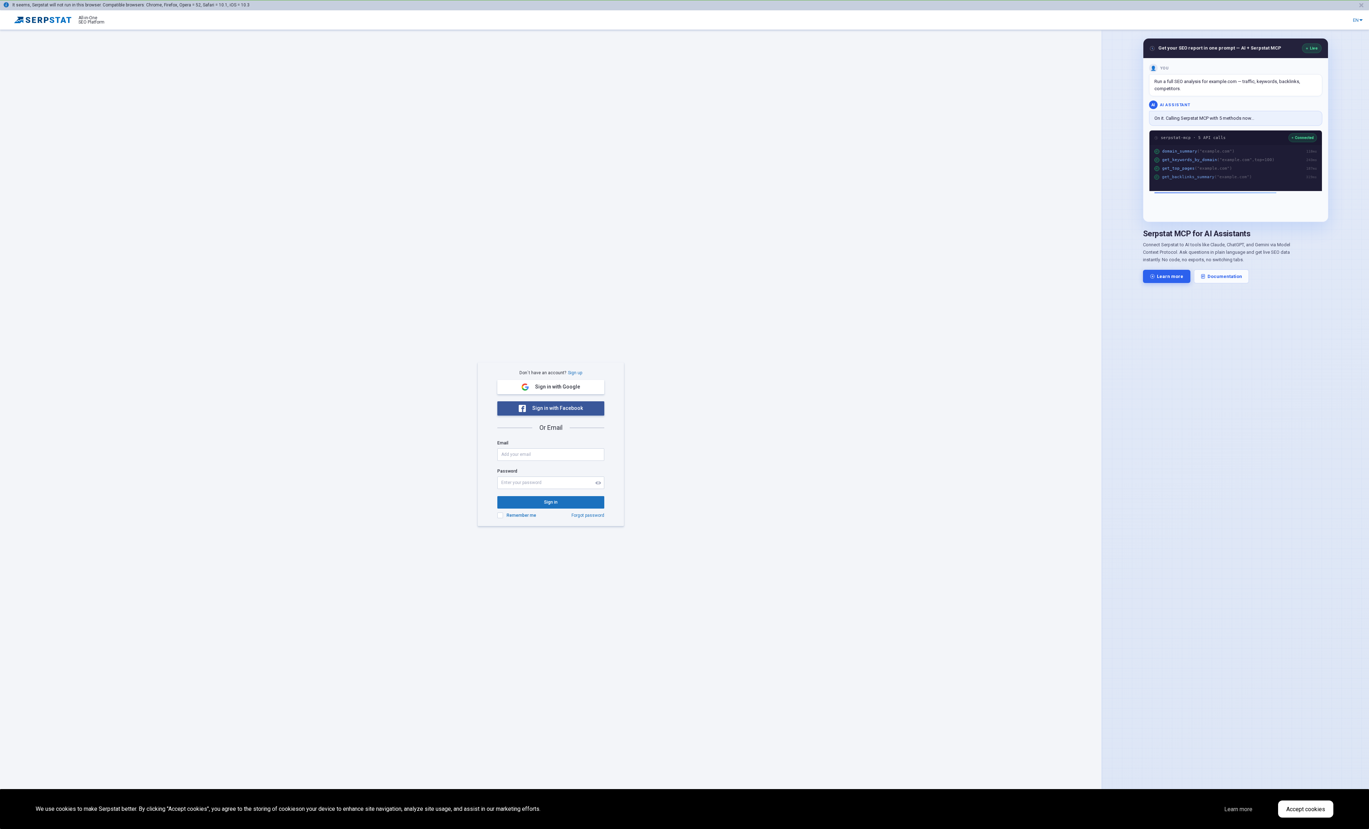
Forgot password (587, 515)
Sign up (575, 372)
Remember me (521, 515)
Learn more (1170, 276)
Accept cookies (1305, 809)
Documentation (1225, 276)
